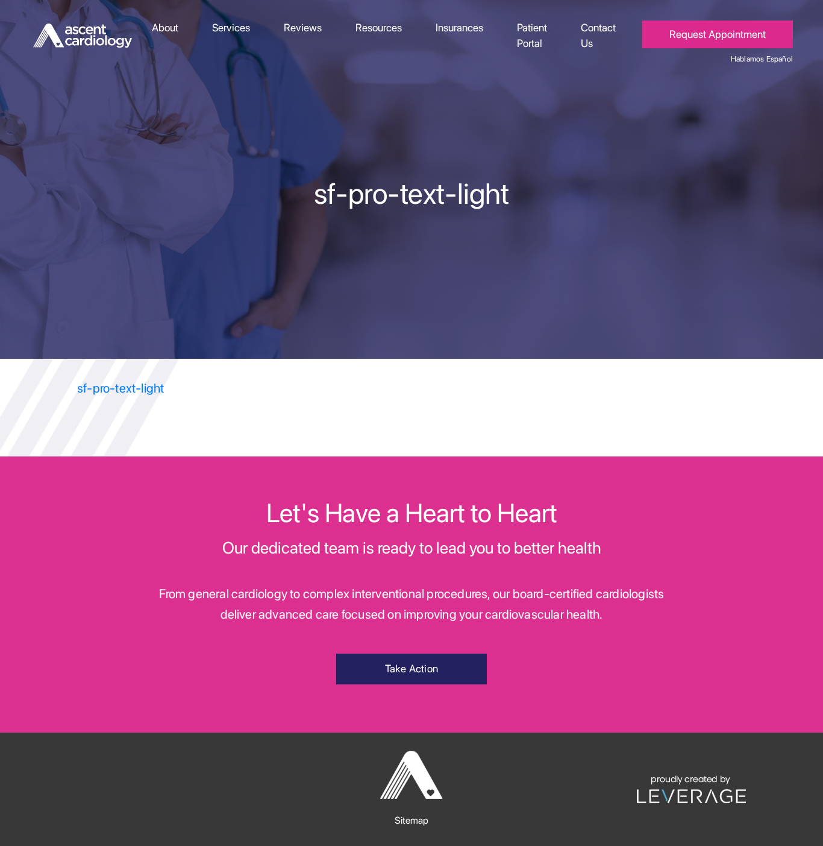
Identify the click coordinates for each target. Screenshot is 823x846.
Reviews (303, 27)
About (165, 27)
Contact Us (598, 35)
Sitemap (411, 820)
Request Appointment (717, 34)
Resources (378, 27)
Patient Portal (532, 35)
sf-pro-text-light (120, 388)
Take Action (411, 668)
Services (231, 27)
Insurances (459, 27)
